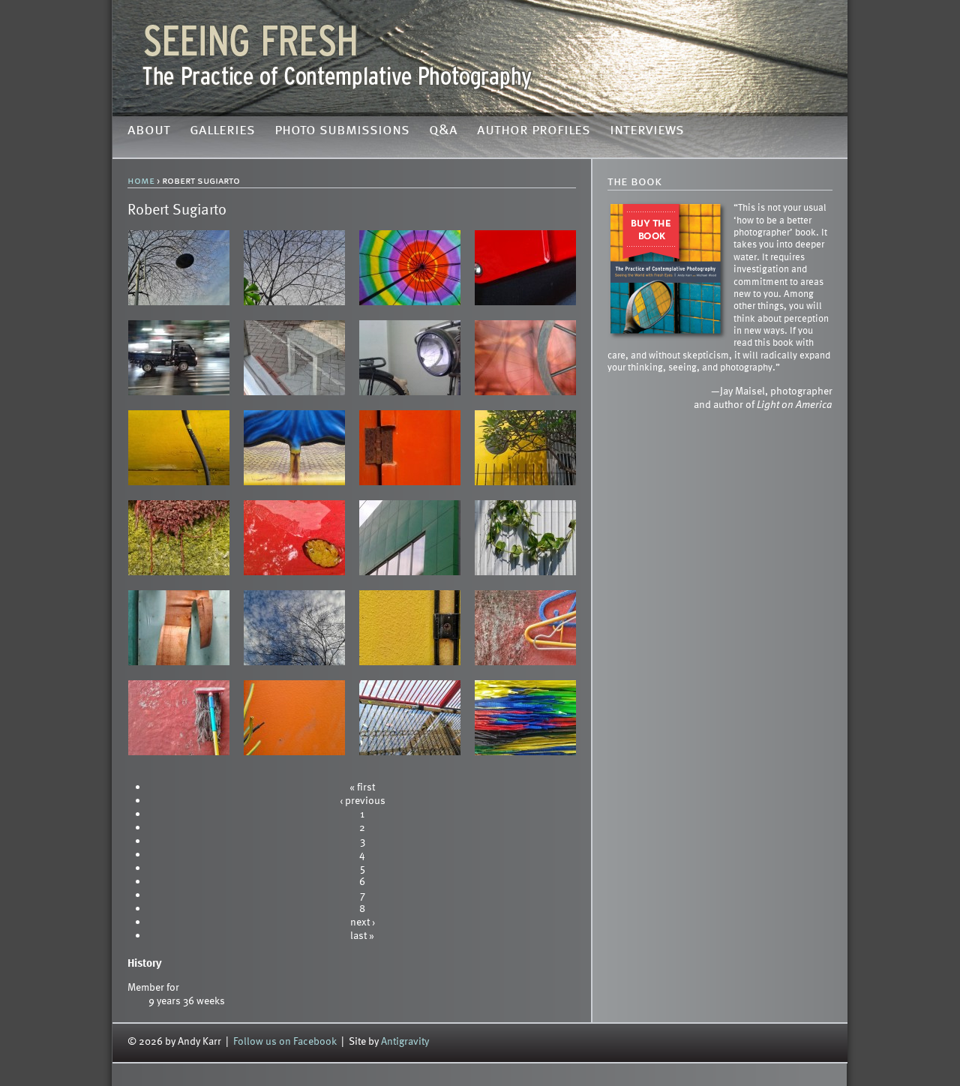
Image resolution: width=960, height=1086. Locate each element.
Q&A (443, 130)
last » (362, 935)
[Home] (480, 56)
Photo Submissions (342, 130)
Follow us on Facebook (285, 1040)
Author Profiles (533, 130)
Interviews (647, 130)
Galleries (222, 130)
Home (141, 181)
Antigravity (405, 1040)
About (149, 130)
